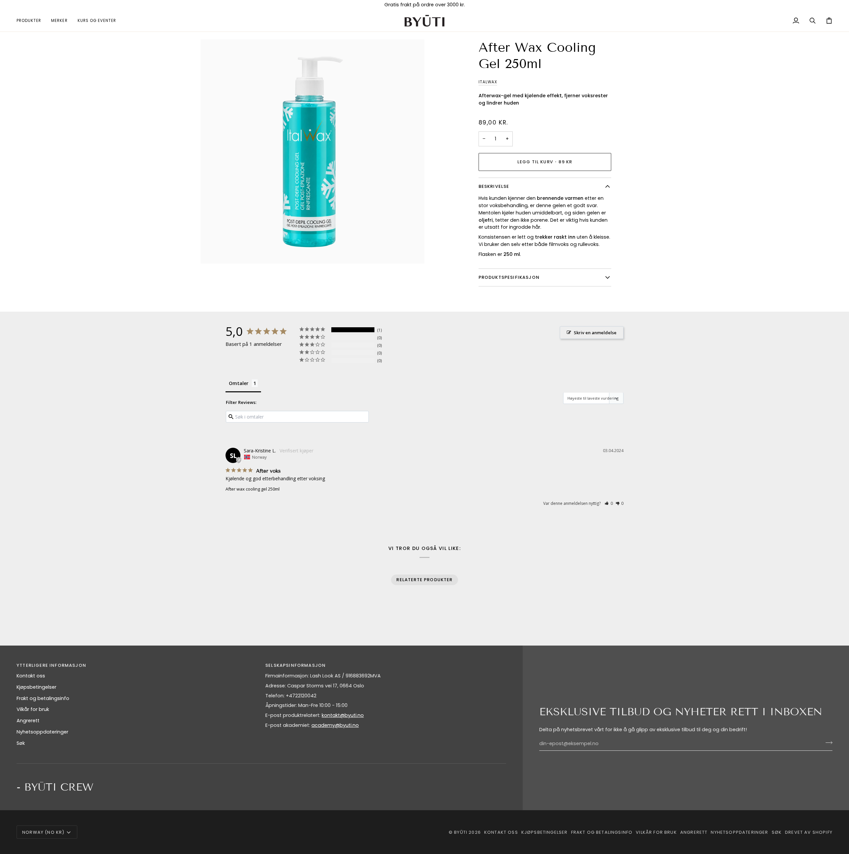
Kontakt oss (31, 675)
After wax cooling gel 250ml (253, 489)
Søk (21, 743)
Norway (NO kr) (43, 832)
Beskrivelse (494, 186)
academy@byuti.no (335, 725)
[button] (31, 21)
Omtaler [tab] (238, 383)
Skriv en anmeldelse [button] (595, 333)
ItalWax (488, 82)
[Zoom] (213, 251)
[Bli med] (826, 743)
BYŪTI (460, 832)
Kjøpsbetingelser (36, 687)
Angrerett (28, 720)
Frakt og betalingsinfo (43, 698)
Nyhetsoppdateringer (42, 732)
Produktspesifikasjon (509, 277)
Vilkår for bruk (33, 709)
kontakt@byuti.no (343, 715)
